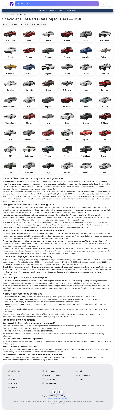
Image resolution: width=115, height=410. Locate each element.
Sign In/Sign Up (84, 375)
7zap (5, 14)
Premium (14, 387)
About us (14, 383)
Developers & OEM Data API (57, 398)
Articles (13, 379)
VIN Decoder (15, 371)
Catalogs (13, 14)
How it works (15, 375)
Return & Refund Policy (53, 375)
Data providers (50, 383)
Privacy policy (50, 371)
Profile (81, 371)
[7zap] (12, 4)
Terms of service (51, 379)
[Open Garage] (102, 3)
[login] (109, 3)
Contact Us (83, 379)
